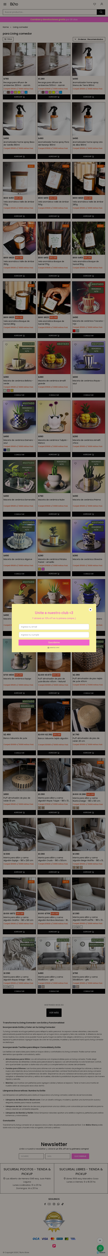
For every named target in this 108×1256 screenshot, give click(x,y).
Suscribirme (54, 642)
